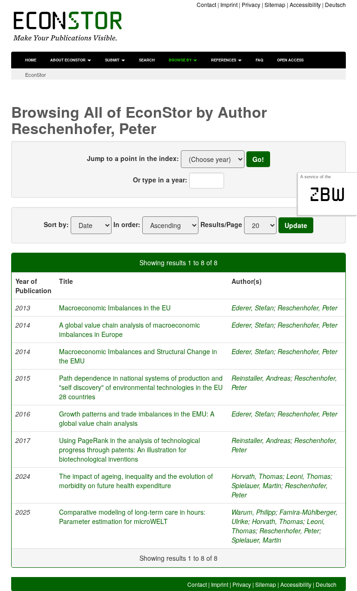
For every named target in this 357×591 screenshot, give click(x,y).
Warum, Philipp (253, 512)
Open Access (290, 59)
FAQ (259, 59)
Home (30, 59)
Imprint (229, 4)
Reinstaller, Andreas (261, 378)
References (224, 59)
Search (147, 59)
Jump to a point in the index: (133, 158)
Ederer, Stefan (252, 307)
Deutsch (335, 4)
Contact (206, 4)
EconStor (35, 74)
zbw (327, 194)
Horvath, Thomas (257, 476)
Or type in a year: (160, 179)
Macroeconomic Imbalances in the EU (115, 307)
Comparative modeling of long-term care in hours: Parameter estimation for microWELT (132, 516)
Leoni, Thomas (308, 476)
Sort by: (56, 224)
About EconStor (68, 59)
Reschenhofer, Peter (307, 307)
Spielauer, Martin (256, 485)
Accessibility (305, 4)
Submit (112, 59)
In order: (126, 224)
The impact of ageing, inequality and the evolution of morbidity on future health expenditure (136, 480)
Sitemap (274, 4)
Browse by (180, 59)
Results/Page (221, 224)
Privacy (251, 4)
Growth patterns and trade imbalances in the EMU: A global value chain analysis (136, 418)
